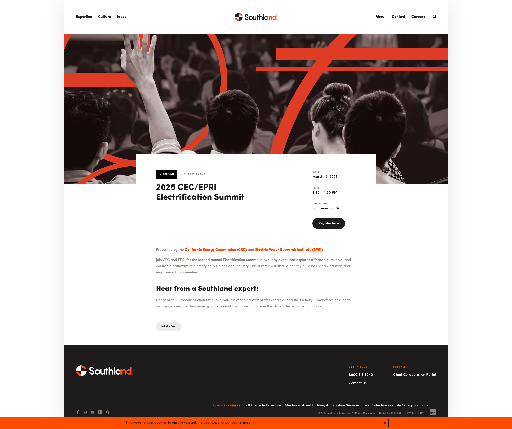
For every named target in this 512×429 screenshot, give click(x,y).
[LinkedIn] (100, 412)
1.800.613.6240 (361, 375)
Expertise (84, 17)
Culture (104, 17)
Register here (329, 223)
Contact (398, 17)
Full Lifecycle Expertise (263, 405)
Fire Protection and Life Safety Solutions (395, 405)
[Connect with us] (107, 412)
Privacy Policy (415, 413)
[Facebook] (78, 412)
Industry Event (168, 326)
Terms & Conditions (390, 413)
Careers (418, 17)
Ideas (121, 17)
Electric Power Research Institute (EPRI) (289, 250)
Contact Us (358, 383)
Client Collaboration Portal (414, 375)
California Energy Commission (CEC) (216, 250)
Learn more (240, 423)
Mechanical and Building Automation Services (322, 405)
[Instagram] (85, 412)
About (381, 17)
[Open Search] (433, 16)
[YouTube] (92, 412)
